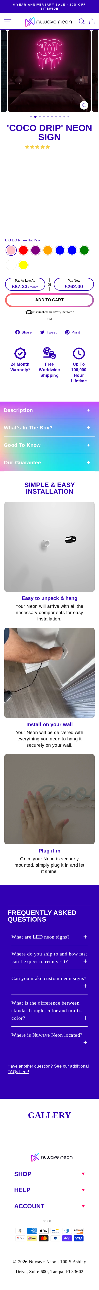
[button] (38, 147)
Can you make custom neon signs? (49, 978)
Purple (35, 250)
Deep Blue (60, 250)
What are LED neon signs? (40, 937)
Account (29, 1206)
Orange (48, 250)
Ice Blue (72, 250)
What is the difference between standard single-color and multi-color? (46, 1010)
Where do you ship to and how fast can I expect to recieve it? (49, 957)
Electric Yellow (23, 265)
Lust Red (23, 250)
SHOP (22, 1174)
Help (22, 1190)
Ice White (11, 265)
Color (22, 240)
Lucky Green (84, 250)
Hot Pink (11, 250)
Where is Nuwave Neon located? (46, 1035)
